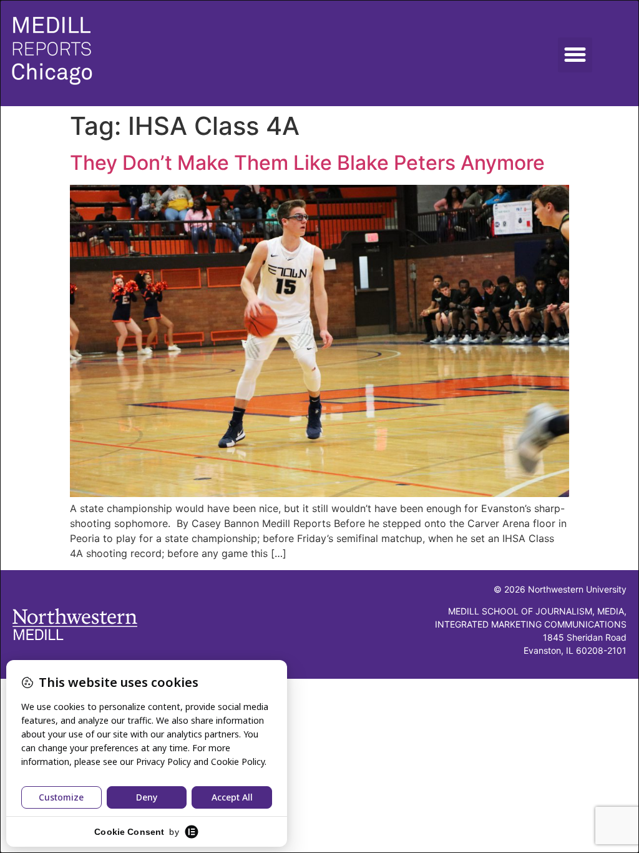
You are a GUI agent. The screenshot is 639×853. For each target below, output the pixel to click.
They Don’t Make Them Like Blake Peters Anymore (307, 162)
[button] (575, 54)
